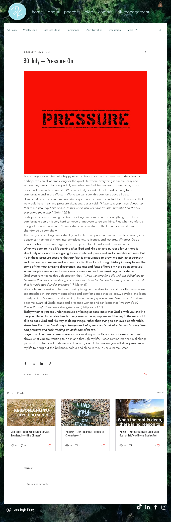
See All (160, 392)
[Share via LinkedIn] (41, 363)
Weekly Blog (30, 29)
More (130, 29)
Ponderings (73, 29)
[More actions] (145, 52)
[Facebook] (155, 507)
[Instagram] (164, 507)
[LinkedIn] (147, 507)
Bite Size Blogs (52, 29)
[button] (160, 4)
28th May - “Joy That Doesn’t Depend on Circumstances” (84, 433)
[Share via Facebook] (25, 363)
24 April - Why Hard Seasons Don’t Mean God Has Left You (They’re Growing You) (139, 433)
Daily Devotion (94, 29)
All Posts (12, 29)
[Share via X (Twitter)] (33, 363)
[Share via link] (49, 363)
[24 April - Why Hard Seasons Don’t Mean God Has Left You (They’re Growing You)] (140, 412)
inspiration (115, 29)
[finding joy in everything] (85, 412)
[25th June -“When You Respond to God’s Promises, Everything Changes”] (31, 412)
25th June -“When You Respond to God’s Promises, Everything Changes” (30, 433)
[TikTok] (139, 507)
